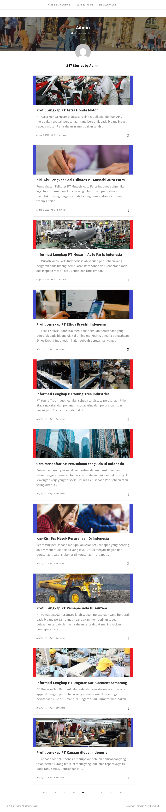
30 (83, 792)
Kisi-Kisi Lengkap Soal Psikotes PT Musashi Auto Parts (80, 179)
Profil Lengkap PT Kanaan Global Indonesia (71, 752)
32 (102, 792)
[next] (111, 792)
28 (64, 792)
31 (92, 792)
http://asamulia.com (85, 33)
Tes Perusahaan (84, 4)
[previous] (55, 792)
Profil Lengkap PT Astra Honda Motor (67, 110)
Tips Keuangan (107, 4)
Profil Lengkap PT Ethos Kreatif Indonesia (71, 324)
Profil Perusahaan (58, 4)
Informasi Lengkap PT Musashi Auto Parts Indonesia (79, 254)
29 (74, 792)
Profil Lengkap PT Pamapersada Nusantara (71, 608)
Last (121, 792)
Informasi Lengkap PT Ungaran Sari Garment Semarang (81, 682)
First (45, 792)
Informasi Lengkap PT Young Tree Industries (72, 394)
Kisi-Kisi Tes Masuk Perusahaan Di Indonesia (72, 538)
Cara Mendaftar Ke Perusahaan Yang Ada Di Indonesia (80, 463)
